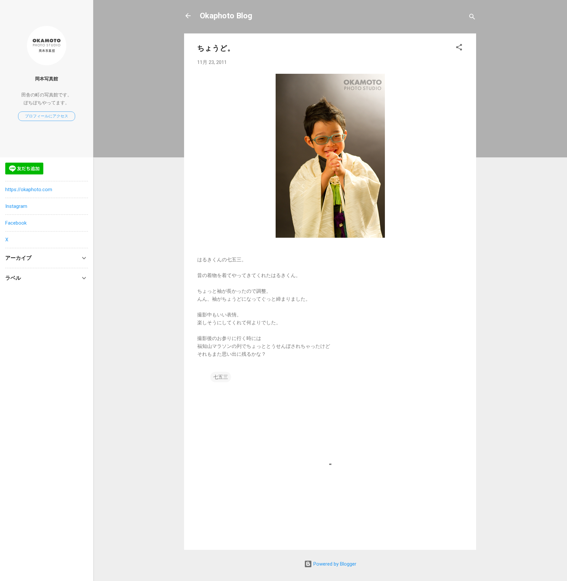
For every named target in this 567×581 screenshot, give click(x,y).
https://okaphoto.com (28, 189)
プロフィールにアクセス (46, 116)
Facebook (16, 223)
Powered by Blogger (334, 564)
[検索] (472, 18)
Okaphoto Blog (226, 15)
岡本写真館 (46, 78)
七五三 (220, 377)
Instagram (16, 206)
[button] (459, 48)
